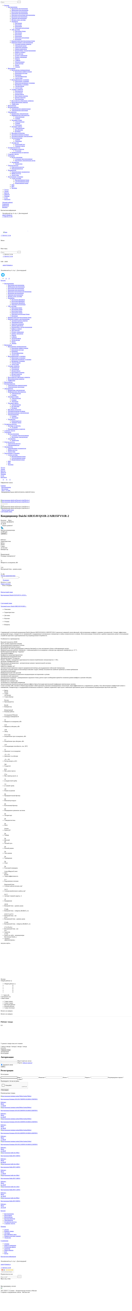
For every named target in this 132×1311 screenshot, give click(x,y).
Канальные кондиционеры (19, 13)
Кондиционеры (12, 7)
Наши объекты (8, 1250)
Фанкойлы (14, 21)
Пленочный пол (20, 144)
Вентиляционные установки (20, 79)
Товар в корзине (6, 584)
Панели (17, 58)
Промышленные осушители (20, 152)
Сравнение (5, 204)
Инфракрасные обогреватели (20, 115)
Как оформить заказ (10, 1234)
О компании (4, 1240)
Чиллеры (14, 188)
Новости (7, 194)
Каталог (6, 5)
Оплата (6, 1229)
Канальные (18, 26)
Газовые (17, 118)
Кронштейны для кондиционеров (25, 50)
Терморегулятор (20, 146)
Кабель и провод (20, 52)
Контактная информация (8, 1256)
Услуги (6, 189)
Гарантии (7, 1248)
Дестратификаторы (21, 76)
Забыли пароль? (27, 1063)
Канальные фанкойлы (18, 303)
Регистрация (4, 1053)
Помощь (6, 196)
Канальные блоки (16, 312)
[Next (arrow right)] (3, 505)
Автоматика (15, 162)
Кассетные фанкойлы (18, 301)
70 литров (18, 151)
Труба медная (19, 63)
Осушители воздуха (14, 147)
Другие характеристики (8, 575)
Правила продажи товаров (12, 1236)
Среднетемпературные (22, 181)
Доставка (7, 1233)
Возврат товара (9, 1231)
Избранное (5, 205)
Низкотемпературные (21, 183)
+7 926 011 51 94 (7, 216)
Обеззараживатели (17, 168)
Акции (6, 191)
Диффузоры (15, 104)
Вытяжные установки (21, 84)
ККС (12, 186)
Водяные (18, 131)
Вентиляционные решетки (19, 102)
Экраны (17, 67)
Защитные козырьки (21, 47)
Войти (3, 1066)
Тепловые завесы (16, 126)
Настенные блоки (16, 309)
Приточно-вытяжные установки (25, 83)
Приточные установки (22, 81)
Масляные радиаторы (18, 133)
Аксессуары (18, 78)
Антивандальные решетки (23, 44)
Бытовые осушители (17, 149)
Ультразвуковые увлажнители (20, 172)
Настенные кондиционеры (19, 8)
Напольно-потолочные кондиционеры (23, 15)
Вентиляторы (12, 105)
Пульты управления (21, 55)
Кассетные (18, 25)
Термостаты (18, 164)
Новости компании (10, 1245)
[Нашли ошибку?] (66, 1309)
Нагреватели (19, 91)
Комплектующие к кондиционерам (22, 42)
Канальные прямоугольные (23, 71)
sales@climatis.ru (7, 215)
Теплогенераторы (16, 138)
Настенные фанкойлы (18, 299)
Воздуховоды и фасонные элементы (22, 100)
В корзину (6, 580)
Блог (5, 1252)
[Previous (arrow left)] (1, 505)
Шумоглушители (20, 97)
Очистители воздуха (17, 167)
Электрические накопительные (21, 109)
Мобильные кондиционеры (19, 10)
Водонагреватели (13, 107)
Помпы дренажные (21, 57)
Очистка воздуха (13, 165)
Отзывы (6, 1244)
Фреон (17, 65)
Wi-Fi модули (19, 54)
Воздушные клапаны (21, 96)
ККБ (12, 185)
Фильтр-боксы (19, 94)
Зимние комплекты (21, 49)
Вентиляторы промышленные (20, 70)
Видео (6, 1253)
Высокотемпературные (22, 180)
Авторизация (5, 1051)
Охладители (19, 92)
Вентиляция (11, 68)
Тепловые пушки (16, 120)
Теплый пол (15, 143)
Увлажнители (12, 170)
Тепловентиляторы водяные (20, 134)
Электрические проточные (19, 110)
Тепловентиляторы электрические (22, 136)
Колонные (18, 39)
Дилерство (7, 1237)
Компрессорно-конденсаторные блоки (23, 41)
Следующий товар (6, 511)
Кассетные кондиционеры (19, 12)
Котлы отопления (16, 157)
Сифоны (17, 60)
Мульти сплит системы (18, 20)
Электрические (19, 117)
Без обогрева (19, 130)
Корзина (4, 207)
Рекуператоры (19, 99)
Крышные (18, 75)
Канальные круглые (21, 73)
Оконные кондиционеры (19, 18)
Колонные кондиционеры (19, 16)
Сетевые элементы (17, 89)
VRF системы (15, 29)
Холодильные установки (15, 176)
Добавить (4, 533)
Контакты (7, 199)
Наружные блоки (20, 31)
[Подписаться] (19, 1276)
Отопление (11, 155)
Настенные (18, 23)
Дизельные (18, 125)
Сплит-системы (16, 178)
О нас (6, 197)
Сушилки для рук (13, 154)
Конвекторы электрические (19, 113)
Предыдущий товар (7, 510)
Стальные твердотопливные (23, 159)
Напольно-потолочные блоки (20, 314)
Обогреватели (12, 112)
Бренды (6, 193)
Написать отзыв (5, 1050)
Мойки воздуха (16, 173)
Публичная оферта (10, 1247)
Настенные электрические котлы (25, 160)
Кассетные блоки (16, 311)
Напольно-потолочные (22, 28)
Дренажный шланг (21, 46)
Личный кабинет (7, 202)
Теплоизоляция (19, 62)
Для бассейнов (19, 86)
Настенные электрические (19, 437)
